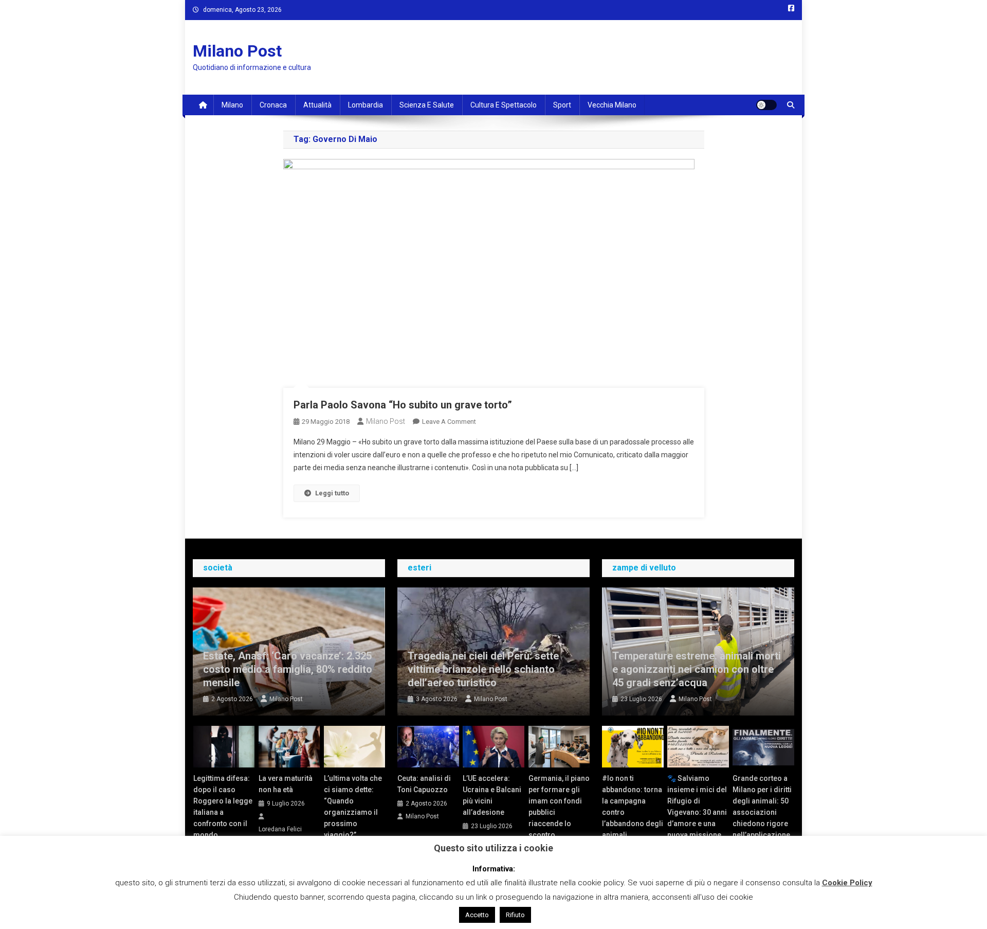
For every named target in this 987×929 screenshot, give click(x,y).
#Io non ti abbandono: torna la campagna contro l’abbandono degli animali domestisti (632, 812)
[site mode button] (766, 105)
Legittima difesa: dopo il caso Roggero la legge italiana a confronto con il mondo (222, 806)
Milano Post (237, 51)
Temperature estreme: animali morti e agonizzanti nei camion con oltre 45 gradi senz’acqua (696, 669)
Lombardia (365, 105)
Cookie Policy (847, 882)
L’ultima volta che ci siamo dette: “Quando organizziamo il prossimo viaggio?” (353, 806)
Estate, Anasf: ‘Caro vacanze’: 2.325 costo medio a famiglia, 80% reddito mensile (287, 669)
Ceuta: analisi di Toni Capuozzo (424, 784)
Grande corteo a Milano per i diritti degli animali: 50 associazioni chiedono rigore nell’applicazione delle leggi (762, 812)
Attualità (317, 105)
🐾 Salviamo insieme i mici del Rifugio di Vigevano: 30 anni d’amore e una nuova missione (697, 806)
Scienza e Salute (426, 105)
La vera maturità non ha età (286, 784)
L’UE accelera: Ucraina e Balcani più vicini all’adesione (492, 795)
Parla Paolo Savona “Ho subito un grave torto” (403, 405)
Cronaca (273, 105)
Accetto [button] (477, 915)
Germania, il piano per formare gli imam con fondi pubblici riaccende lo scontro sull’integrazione (559, 812)
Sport (562, 105)
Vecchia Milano (612, 105)
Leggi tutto (332, 493)
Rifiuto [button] (515, 915)
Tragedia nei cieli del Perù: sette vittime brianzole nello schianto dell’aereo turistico (483, 669)
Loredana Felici (280, 829)
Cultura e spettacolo (503, 105)
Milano (232, 105)
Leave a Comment (449, 421)
